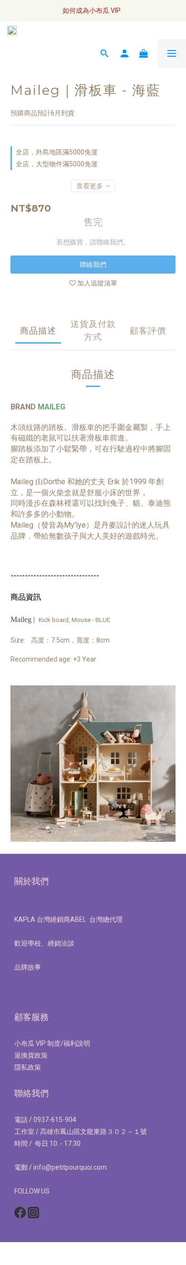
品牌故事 (27, 967)
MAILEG (51, 406)
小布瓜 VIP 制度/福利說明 (52, 1043)
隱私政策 (27, 1067)
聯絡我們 (93, 264)
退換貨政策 (31, 1055)
